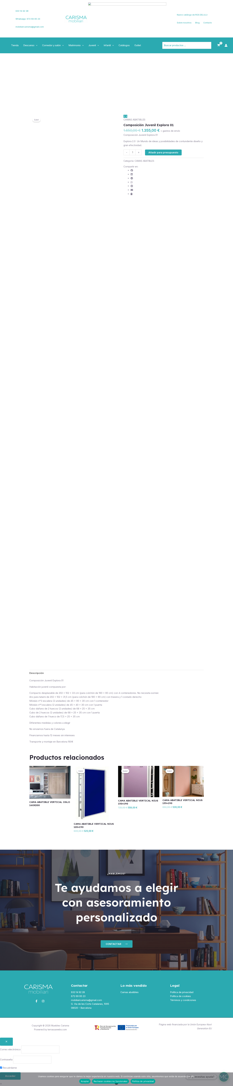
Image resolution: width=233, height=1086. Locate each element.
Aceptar (85, 1081)
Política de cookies (180, 996)
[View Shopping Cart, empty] (218, 45)
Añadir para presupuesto (163, 152)
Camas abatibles (129, 992)
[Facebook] (7, 16)
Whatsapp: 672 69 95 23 (28, 19)
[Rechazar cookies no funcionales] (229, 1079)
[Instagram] (8, 20)
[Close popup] (6, 1042)
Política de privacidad (181, 992)
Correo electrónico (10, 1049)
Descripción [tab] (36, 673)
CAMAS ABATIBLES (134, 119)
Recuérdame (9, 1067)
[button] (35, 45)
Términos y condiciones (183, 1000)
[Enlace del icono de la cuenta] (226, 45)
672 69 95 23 (78, 996)
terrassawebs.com (57, 1029)
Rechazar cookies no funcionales (110, 1081)
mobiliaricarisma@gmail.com (30, 26)
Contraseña (6, 1059)
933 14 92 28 (22, 11)
